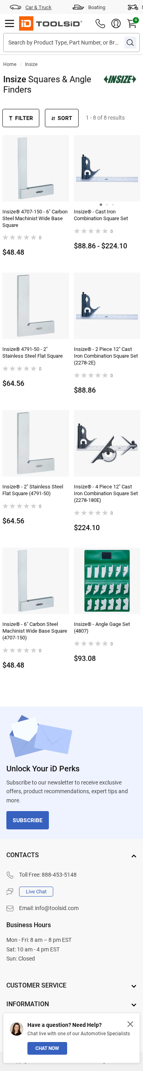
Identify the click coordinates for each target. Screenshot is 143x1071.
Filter (24, 118)
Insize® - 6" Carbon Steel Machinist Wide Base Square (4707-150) (34, 631)
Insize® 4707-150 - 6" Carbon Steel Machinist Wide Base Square (35, 218)
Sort (65, 118)
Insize (31, 64)
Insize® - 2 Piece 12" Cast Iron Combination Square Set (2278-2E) (106, 356)
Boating (96, 7)
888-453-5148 (59, 875)
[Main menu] (9, 23)
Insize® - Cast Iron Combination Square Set (101, 215)
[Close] (130, 1024)
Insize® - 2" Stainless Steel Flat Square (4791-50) (32, 490)
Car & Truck (38, 7)
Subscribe (28, 820)
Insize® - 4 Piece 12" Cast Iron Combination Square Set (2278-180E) (106, 493)
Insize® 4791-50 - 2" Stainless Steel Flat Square (32, 352)
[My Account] (116, 23)
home (9, 64)
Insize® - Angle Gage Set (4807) (102, 627)
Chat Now (47, 1048)
